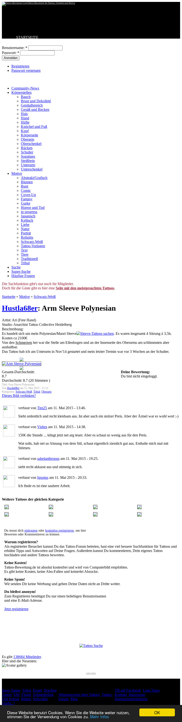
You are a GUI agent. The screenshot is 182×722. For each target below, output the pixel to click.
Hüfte (25, 122)
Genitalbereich (32, 105)
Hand (25, 118)
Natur (25, 229)
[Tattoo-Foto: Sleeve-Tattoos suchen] (95, 334)
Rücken (26, 148)
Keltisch (27, 220)
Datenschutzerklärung (131, 699)
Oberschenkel (31, 144)
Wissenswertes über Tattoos (79, 695)
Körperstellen (21, 92)
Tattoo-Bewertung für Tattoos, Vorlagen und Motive (51, 3)
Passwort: (10, 53)
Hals (24, 114)
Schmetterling (43, 695)
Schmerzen (23, 343)
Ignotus (42, 477)
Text (24, 250)
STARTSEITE (27, 37)
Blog (74, 699)
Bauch (26, 97)
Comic (26, 190)
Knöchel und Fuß (34, 127)
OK (157, 712)
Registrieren (20, 66)
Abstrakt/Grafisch (34, 178)
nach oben (91, 673)
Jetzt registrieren (16, 609)
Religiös (27, 237)
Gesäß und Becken (35, 110)
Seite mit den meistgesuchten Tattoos (85, 288)
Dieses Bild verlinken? (19, 396)
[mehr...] (8, 703)
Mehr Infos (99, 716)
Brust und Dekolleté (36, 101)
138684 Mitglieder (27, 657)
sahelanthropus (48, 459)
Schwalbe (40, 699)
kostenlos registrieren (59, 530)
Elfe (17, 695)
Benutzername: (14, 48)
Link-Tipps (151, 690)
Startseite (8, 297)
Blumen (27, 182)
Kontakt (121, 695)
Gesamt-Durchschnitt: (18, 372)
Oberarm (27, 139)
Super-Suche (21, 271)
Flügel (26, 695)
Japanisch (28, 216)
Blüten (26, 699)
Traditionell (29, 259)
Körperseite (29, 135)
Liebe (25, 225)
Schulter (27, 152)
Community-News (25, 88)
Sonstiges (28, 156)
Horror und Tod (33, 208)
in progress (29, 212)
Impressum (137, 695)
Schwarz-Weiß (32, 242)
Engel (37, 690)
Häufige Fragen (23, 276)
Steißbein (28, 161)
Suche (16, 267)
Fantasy (26, 199)
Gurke (25, 203)
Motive (16, 173)
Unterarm (28, 165)
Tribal (25, 263)
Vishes (42, 427)
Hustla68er (20, 308)
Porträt (26, 233)
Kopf (25, 131)
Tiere (24, 254)
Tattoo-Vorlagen (33, 246)
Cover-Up (28, 195)
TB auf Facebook (128, 690)
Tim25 (42, 408)
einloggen (30, 530)
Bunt (24, 186)
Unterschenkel (31, 169)
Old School (10, 699)
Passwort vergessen (26, 70)
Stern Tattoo (11, 690)
